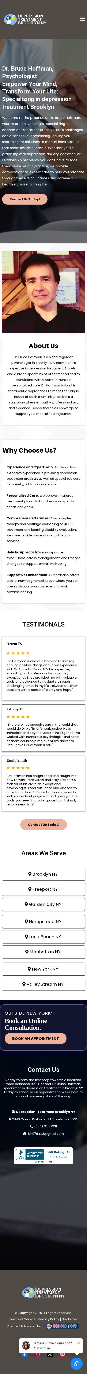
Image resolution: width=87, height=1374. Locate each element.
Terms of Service (22, 1319)
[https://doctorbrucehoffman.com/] (25, 19)
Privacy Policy (48, 1319)
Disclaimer (70, 1319)
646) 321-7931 (46, 1126)
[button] (82, 19)
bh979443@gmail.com (46, 1133)
